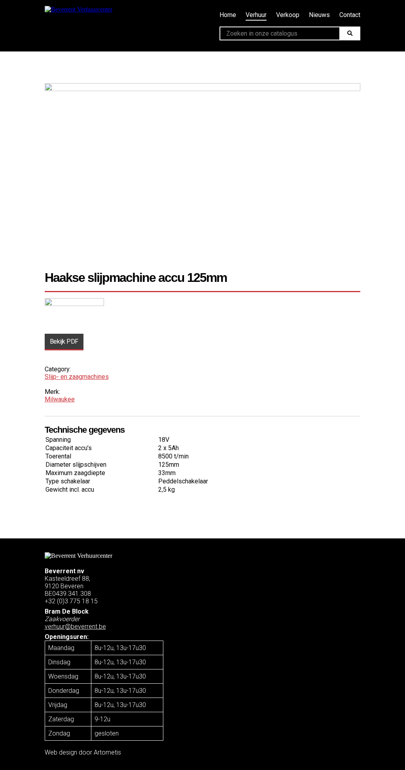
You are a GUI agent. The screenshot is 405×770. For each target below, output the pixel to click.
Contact (349, 15)
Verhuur (256, 15)
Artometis (107, 752)
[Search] (349, 33)
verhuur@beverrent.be (75, 626)
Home (228, 15)
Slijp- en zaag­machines (77, 376)
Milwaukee (60, 399)
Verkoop (287, 15)
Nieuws (319, 15)
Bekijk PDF (64, 341)
